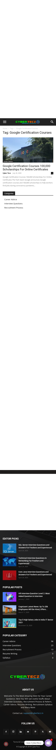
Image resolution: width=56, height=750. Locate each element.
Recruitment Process (13, 207)
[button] (4, 122)
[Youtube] (50, 732)
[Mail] (28, 732)
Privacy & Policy (37, 742)
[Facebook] (6, 732)
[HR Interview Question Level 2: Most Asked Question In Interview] (9, 597)
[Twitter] (42, 732)
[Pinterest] (35, 732)
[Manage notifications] (6, 744)
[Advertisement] (28, 29)
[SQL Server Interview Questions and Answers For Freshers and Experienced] (9, 548)
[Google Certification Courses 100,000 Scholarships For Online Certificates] (28, 150)
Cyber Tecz (7, 173)
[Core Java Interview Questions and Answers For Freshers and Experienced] (9, 575)
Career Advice (8, 161)
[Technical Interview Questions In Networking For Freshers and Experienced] (9, 561)
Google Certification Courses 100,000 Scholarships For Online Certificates (26, 167)
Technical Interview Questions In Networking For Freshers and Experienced (32, 561)
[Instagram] (13, 731)
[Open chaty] (48, 743)
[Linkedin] (20, 732)
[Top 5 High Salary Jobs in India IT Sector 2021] (9, 623)
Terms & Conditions (20, 742)
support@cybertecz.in (33, 713)
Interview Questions (13, 203)
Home (5, 128)
